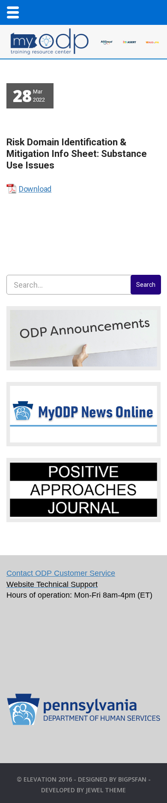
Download (35, 188)
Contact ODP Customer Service (60, 573)
